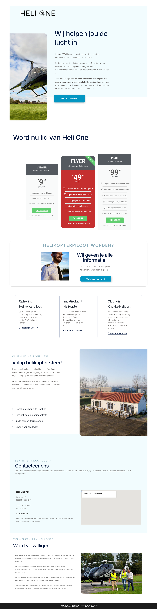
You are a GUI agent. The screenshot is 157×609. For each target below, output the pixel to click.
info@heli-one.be (22, 513)
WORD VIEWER (42, 210)
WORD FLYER (78, 218)
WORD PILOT (115, 220)
